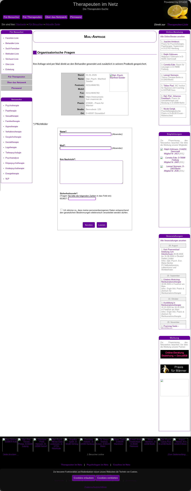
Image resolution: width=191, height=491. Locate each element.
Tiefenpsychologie (13, 153)
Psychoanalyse (12, 158)
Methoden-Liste (12, 54)
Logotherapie (11, 147)
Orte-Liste (10, 64)
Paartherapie (11, 111)
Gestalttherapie (12, 142)
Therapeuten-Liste (177, 24)
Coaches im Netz (121, 464)
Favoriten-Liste (12, 38)
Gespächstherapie (13, 137)
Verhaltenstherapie (13, 132)
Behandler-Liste (12, 43)
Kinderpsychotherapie (15, 168)
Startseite (21, 24)
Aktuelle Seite (52, 24)
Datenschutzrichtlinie (95, 487)
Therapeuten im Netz (71, 464)
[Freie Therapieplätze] (1, 13)
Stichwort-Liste (12, 59)
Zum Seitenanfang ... (178, 454)
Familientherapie (13, 121)
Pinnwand (76, 17)
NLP (7, 179)
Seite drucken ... (11, 454)
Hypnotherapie (12, 126)
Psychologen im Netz (97, 464)
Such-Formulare (12, 48)
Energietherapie (12, 173)
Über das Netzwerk (56, 17)
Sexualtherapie (12, 116)
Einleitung (10, 69)
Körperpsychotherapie (15, 163)
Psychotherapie (12, 105)
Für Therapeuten (32, 17)
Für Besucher (11, 17)
